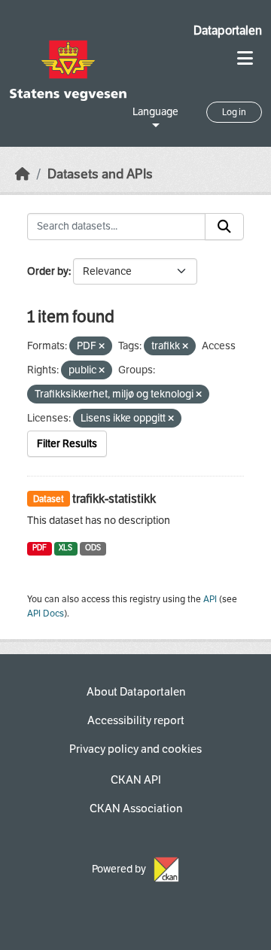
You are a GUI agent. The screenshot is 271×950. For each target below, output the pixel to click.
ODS (93, 548)
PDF (39, 548)
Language (155, 111)
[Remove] (102, 347)
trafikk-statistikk (114, 499)
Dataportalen (227, 30)
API (210, 599)
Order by (48, 271)
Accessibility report (135, 720)
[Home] (22, 174)
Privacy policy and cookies (135, 749)
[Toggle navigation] (245, 58)
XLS (65, 548)
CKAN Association (136, 808)
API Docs (45, 613)
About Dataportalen (136, 692)
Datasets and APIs (100, 174)
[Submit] (224, 226)
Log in (234, 112)
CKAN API (136, 780)
